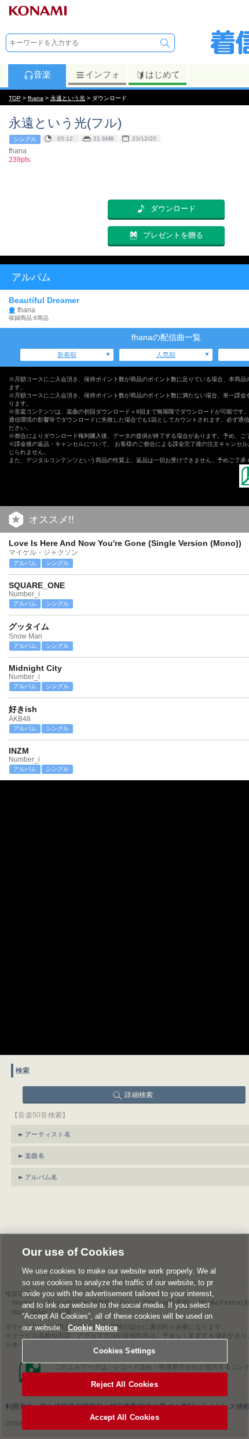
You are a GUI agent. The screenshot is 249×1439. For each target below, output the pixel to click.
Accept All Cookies (124, 1417)
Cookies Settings (124, 1350)
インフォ (102, 74)
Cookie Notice (93, 1327)
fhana (35, 98)
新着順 (66, 354)
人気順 (165, 354)
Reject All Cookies (124, 1384)
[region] (124, 1336)
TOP (15, 98)
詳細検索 (138, 1095)
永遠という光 (67, 98)
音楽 (42, 74)
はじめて (162, 74)
